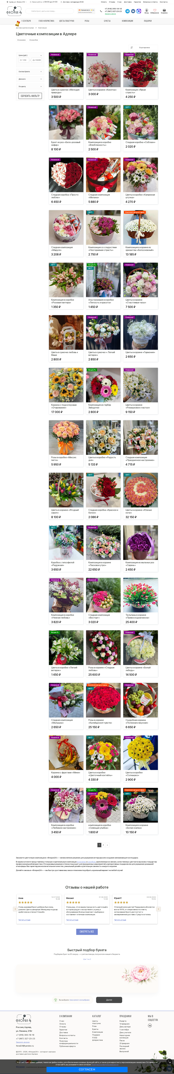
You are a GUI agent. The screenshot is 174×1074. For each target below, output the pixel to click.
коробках (92, 862)
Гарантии (137, 2)
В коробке (34, 40)
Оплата (104, 2)
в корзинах (81, 862)
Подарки (148, 21)
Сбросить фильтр (30, 96)
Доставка (128, 2)
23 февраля (124, 1043)
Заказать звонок (110, 14)
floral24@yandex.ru (25, 1046)
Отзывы (112, 2)
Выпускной (124, 1051)
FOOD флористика (46, 21)
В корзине (22, 40)
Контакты (163, 2)
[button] (158, 909)
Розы (87, 21)
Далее (109, 1000)
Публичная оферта (67, 1046)
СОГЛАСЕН (87, 1069)
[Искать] (29, 11)
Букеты (107, 21)
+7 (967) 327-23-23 (113, 11)
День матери (125, 1027)
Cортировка (144, 47)
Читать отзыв (24, 920)
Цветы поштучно (66, 21)
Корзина (164, 10)
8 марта (123, 1021)
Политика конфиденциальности (104, 1064)
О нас (119, 2)
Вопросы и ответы (150, 2)
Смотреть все (87, 931)
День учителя (125, 1032)
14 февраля (124, 1024)
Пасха (122, 1041)
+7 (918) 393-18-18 (113, 9)
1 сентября (26, 21)
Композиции (127, 21)
